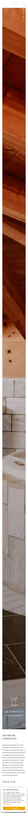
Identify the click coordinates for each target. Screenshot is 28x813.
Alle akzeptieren (14, 808)
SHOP (2, 406)
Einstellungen (6, 804)
